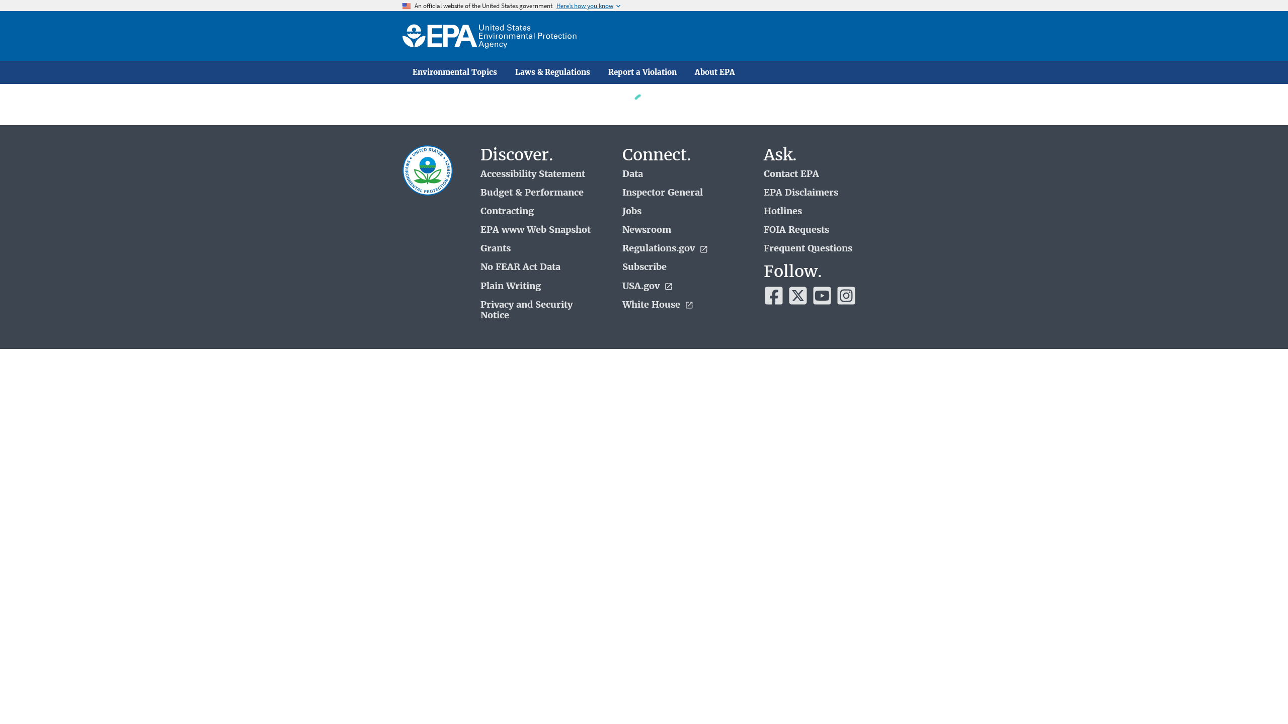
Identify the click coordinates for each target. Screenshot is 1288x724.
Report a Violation (642, 72)
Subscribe (644, 267)
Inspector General (662, 193)
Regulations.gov (659, 248)
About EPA (715, 72)
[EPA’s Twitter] (798, 296)
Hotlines (783, 211)
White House (652, 305)
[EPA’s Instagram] (846, 296)
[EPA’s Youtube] (822, 296)
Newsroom (646, 230)
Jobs (631, 211)
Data (632, 174)
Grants (495, 248)
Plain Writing (510, 286)
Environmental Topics (455, 72)
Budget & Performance (532, 193)
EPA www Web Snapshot (535, 230)
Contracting (507, 211)
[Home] (489, 36)
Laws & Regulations (552, 72)
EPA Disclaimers (801, 193)
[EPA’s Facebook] (774, 296)
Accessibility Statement (532, 174)
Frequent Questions (808, 248)
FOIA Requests (796, 230)
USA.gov (642, 286)
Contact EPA (791, 174)
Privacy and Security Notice (526, 310)
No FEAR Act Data (520, 267)
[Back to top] (1260, 696)
